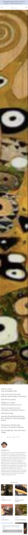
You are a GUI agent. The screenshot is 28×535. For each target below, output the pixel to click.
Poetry (3, 497)
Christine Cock (16, 199)
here (22, 3)
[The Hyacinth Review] (14, 7)
